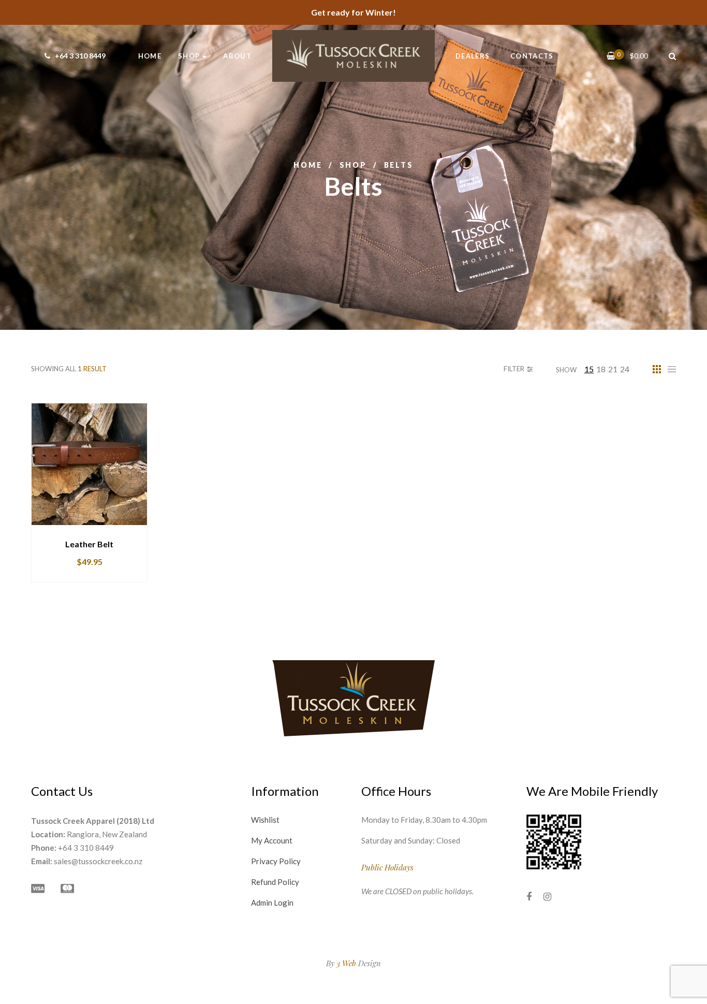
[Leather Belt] (89, 464)
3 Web (346, 963)
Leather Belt (89, 544)
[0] (611, 55)
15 (589, 369)
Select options (65, 525)
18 (601, 369)
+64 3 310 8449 (79, 55)
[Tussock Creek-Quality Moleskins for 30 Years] (353, 56)
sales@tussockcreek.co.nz (98, 861)
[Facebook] (529, 897)
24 (624, 369)
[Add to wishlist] (135, 525)
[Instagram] (547, 897)
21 (612, 369)
